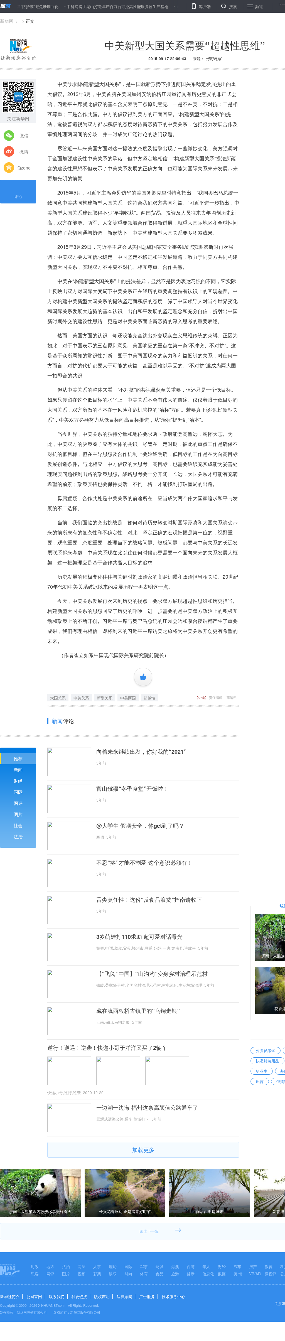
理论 (113, 1266)
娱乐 (113, 1273)
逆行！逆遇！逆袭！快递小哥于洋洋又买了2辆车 (107, 1048)
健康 (191, 1273)
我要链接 (79, 1296)
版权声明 (102, 1296)
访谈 (159, 1266)
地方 (50, 1266)
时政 (35, 1266)
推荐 (18, 758)
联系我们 (57, 1296)
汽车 (237, 1266)
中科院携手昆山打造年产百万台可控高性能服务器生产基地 (94, 6)
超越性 (149, 698)
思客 (35, 1273)
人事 (97, 1266)
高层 (81, 1266)
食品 (159, 1273)
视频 (81, 1273)
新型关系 (104, 698)
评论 (18, 196)
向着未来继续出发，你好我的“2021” (141, 751)
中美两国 (128, 698)
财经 (18, 781)
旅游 (175, 1273)
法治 (18, 836)
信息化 (208, 1273)
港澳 (175, 1266)
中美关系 (81, 698)
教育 (268, 1266)
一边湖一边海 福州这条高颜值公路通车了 (147, 1107)
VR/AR (255, 1273)
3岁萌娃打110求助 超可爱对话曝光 (139, 936)
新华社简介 (9, 1296)
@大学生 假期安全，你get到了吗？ (140, 825)
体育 (144, 1273)
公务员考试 (265, 1050)
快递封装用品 (267, 1061)
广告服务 (147, 1296)
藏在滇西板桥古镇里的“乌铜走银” (138, 1011)
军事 (144, 1266)
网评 (18, 803)
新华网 (6, 21)
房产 (253, 1266)
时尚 (128, 1273)
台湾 (191, 1266)
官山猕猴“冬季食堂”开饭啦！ (132, 788)
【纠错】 (201, 697)
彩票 (97, 1273)
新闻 (18, 770)
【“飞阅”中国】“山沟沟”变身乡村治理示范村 (152, 973)
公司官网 (34, 1296)
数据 (222, 1273)
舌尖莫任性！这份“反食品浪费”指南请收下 (149, 899)
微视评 (270, 1273)
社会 (18, 825)
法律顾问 (124, 1296)
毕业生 (261, 1071)
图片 (18, 814)
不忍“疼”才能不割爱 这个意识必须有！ (144, 862)
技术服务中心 (173, 1296)
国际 (18, 792)
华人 (206, 1266)
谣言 (260, 1081)
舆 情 (238, 1273)
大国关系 (58, 698)
